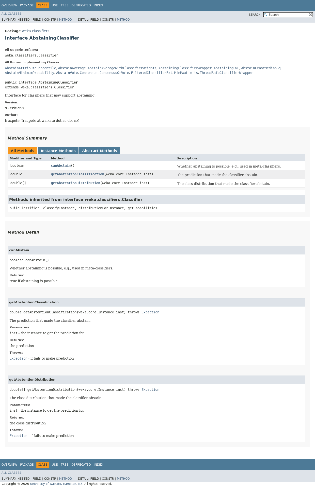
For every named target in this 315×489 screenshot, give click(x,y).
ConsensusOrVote (114, 73)
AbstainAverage (72, 68)
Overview (9, 5)
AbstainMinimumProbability (29, 73)
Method (65, 19)
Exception (150, 312)
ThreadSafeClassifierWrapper (226, 73)
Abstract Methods (99, 151)
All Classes (11, 13)
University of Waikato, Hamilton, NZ (56, 484)
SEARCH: (255, 14)
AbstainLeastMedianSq (261, 68)
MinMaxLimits (186, 73)
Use (55, 5)
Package (27, 5)
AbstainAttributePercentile (30, 68)
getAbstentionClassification (77, 174)
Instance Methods (58, 151)
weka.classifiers (35, 31)
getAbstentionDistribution (75, 183)
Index (98, 5)
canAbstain (61, 166)
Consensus (88, 73)
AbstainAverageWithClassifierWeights (122, 68)
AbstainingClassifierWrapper (185, 68)
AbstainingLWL (226, 68)
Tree (64, 5)
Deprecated (81, 5)
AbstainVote (67, 73)
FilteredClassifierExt (151, 73)
